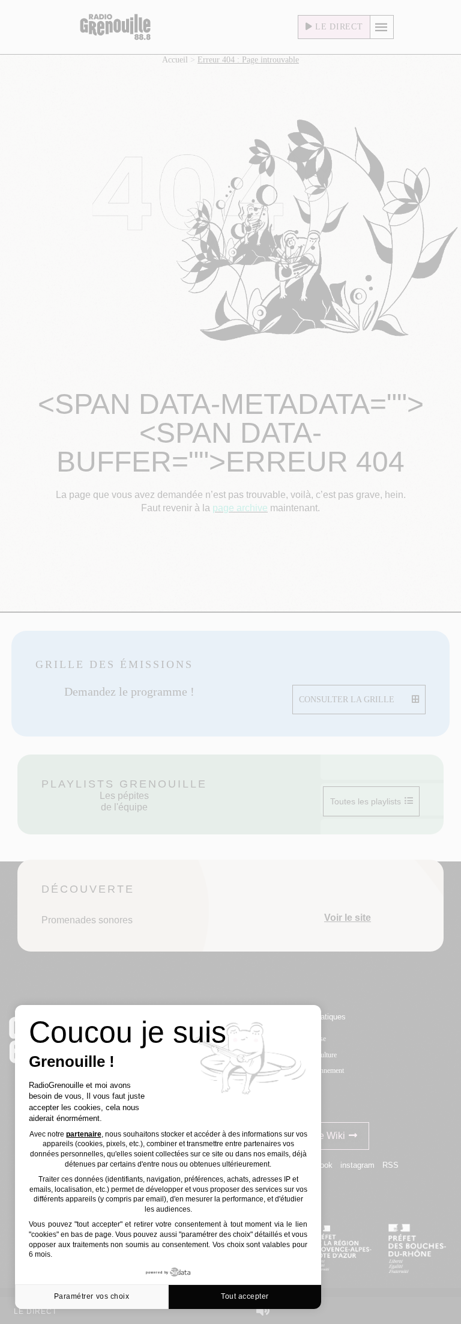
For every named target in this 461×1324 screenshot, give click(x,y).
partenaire (83, 1134)
